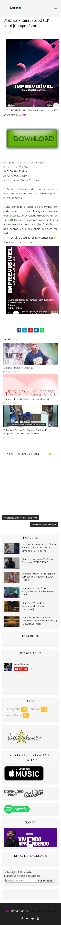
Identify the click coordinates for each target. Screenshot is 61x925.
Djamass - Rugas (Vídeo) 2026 (18, 367)
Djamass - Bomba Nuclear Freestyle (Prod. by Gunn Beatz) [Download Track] (39, 620)
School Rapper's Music (42, 911)
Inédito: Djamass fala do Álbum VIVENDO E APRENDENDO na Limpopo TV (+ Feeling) (39, 547)
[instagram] (38, 918)
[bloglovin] (32, 918)
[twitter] (27, 918)
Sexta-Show (14, 715)
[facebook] (22, 918)
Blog (8, 911)
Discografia (13, 709)
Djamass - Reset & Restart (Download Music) (26, 398)
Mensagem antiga (44, 524)
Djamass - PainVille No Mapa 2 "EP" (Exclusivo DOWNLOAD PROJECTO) (38, 576)
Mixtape (35, 709)
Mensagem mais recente (20, 517)
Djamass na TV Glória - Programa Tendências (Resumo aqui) (39, 591)
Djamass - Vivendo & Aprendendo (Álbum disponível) (33, 606)
